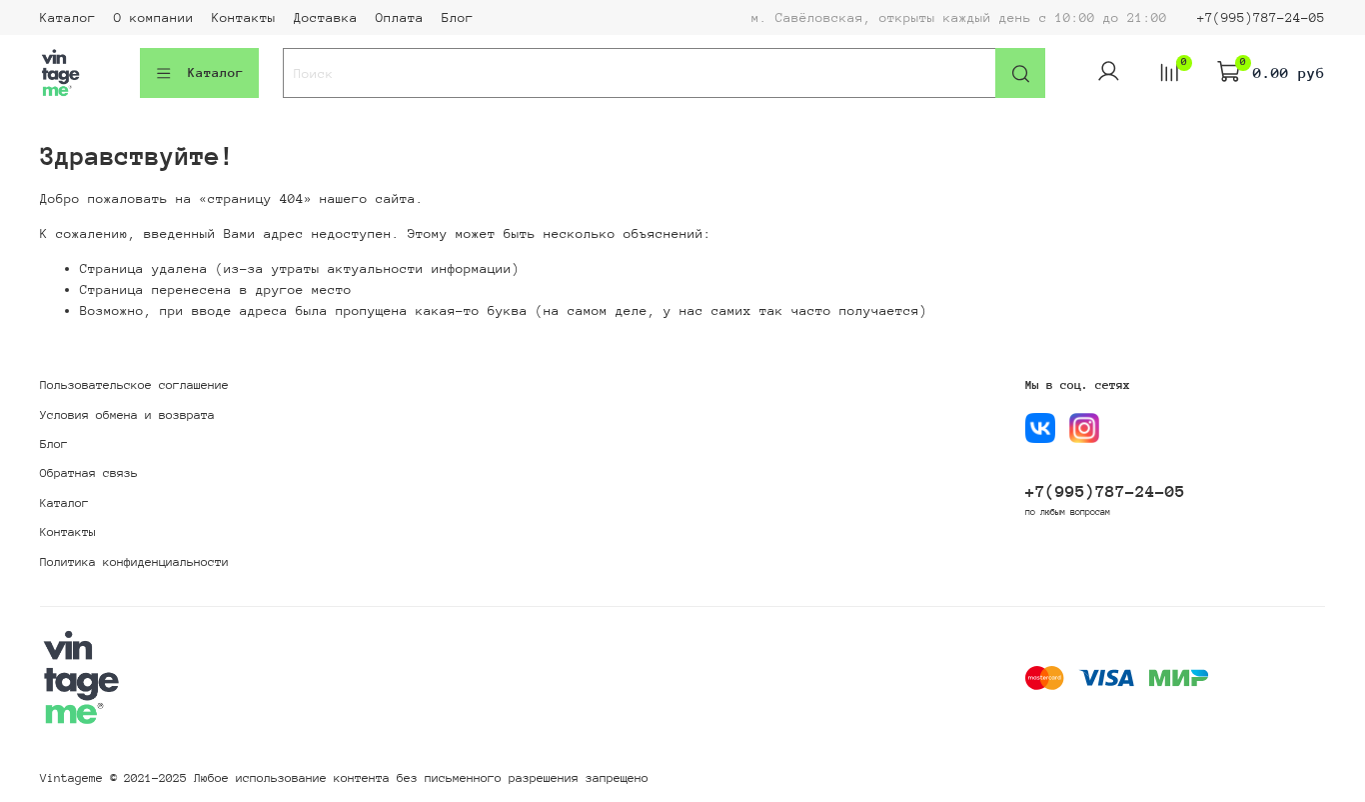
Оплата (400, 17)
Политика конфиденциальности (134, 562)
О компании (154, 17)
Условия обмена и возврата (127, 415)
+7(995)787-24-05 (1261, 17)
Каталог (68, 17)
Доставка (326, 17)
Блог (458, 17)
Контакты (244, 17)
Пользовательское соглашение (134, 385)
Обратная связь (89, 473)
